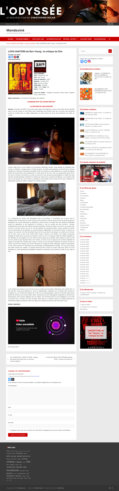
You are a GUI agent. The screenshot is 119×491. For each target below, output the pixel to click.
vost (7, 480)
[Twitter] (12, 57)
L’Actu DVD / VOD (38, 39)
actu (28, 451)
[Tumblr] (18, 57)
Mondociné (15, 30)
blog (7, 459)
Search (110, 51)
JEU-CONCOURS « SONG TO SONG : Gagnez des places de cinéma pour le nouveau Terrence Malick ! (24, 359)
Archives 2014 (84, 267)
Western (82, 230)
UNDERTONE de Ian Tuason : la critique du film (96, 333)
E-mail (10, 415)
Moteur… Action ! (69, 39)
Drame (82, 211)
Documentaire (84, 209)
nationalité (22, 470)
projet (27, 473)
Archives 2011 (84, 273)
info (21, 464)
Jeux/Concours (100, 39)
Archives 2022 (84, 249)
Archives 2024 (84, 244)
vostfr (10, 480)
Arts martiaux (84, 195)
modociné (10, 467)
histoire (12, 464)
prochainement (21, 473)
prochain (15, 473)
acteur (12, 451)
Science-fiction (84, 225)
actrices (25, 451)
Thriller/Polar (84, 227)
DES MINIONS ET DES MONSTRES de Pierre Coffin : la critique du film (103, 71)
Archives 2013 (84, 269)
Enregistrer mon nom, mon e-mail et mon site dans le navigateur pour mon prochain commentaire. (40, 430)
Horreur (82, 220)
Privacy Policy (36, 376)
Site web (10, 422)
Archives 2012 (84, 271)
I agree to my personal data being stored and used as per (24, 376)
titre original (20, 478)
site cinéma (9, 478)
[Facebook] (9, 57)
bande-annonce (23, 456)
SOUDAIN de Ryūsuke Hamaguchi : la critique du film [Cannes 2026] (103, 102)
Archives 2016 (84, 262)
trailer (25, 478)
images (17, 464)
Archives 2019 (84, 255)
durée (24, 462)
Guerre (82, 216)
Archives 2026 (84, 239)
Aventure (83, 198)
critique (18, 462)
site (28, 476)
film (28, 461)
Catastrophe (84, 202)
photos (9, 473)
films (7, 464)
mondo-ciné (21, 467)
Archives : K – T (85, 280)
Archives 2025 (84, 242)
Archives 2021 (84, 251)
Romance (83, 223)
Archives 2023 (84, 246)
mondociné (12, 470)
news (27, 470)
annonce (19, 453)
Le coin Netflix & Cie (53, 39)
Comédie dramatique (86, 207)
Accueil (10, 39)
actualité (8, 453)
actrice (20, 451)
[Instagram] (89, 61)
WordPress (60, 488)
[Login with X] (12, 379)
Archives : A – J (85, 278)
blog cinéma (13, 459)
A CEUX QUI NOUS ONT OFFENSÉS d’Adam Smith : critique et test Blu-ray (59, 358)
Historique (83, 218)
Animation (83, 193)
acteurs (16, 451)
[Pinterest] (15, 57)
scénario (24, 476)
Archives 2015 (84, 264)
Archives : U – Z (85, 283)
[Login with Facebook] (9, 379)
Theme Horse (38, 488)
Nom (9, 407)
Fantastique (83, 214)
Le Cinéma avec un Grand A (88, 307)
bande (13, 456)
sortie (14, 478)
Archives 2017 (84, 260)
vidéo (29, 478)
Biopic (82, 200)
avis (8, 456)
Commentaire (12, 385)
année (25, 453)
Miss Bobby (83, 309)
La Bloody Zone (86, 39)
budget (19, 459)
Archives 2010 (84, 276)
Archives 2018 (84, 258)
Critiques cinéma (22, 39)
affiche (13, 453)
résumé (18, 476)
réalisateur (10, 476)
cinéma (10, 461)
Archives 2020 (84, 253)
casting (24, 459)
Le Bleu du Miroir (85, 304)
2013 (8, 451)
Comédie (83, 205)
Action (82, 191)
